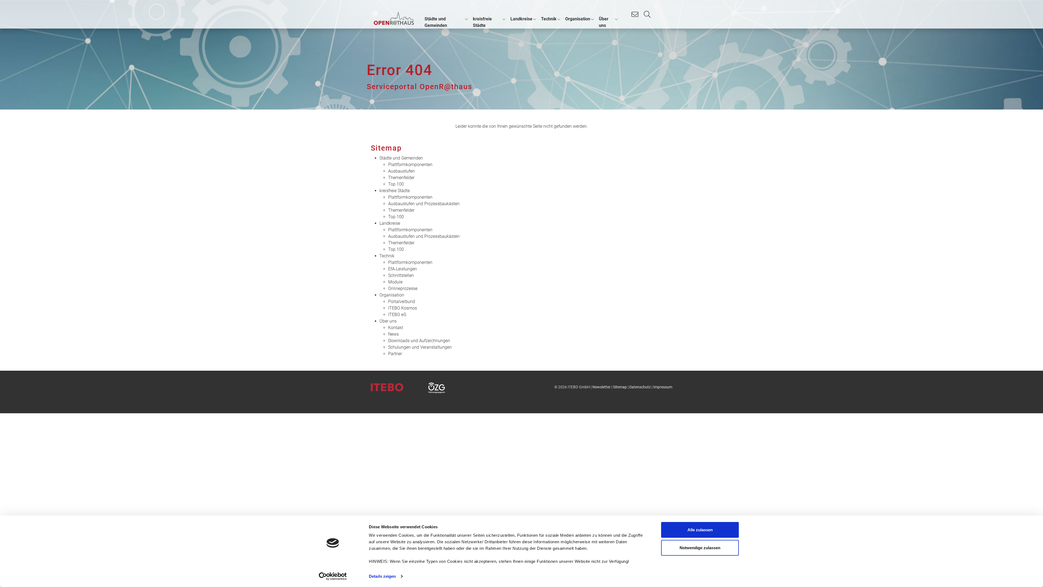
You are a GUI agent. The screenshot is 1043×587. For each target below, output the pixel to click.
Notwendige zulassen (700, 547)
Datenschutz (640, 387)
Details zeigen (382, 576)
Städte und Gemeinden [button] (436, 22)
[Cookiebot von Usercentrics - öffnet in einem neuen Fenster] (333, 576)
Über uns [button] (603, 22)
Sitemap (620, 387)
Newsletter (601, 387)
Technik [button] (549, 18)
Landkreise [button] (521, 18)
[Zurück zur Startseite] (394, 18)
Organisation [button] (577, 18)
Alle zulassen (700, 529)
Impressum (662, 387)
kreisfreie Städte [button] (482, 22)
